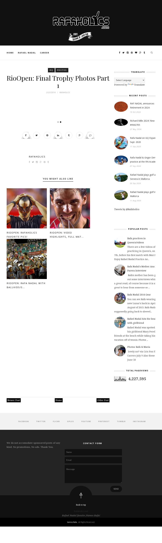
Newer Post (13, 400)
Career (44, 52)
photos (62, 70)
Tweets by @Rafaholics (126, 209)
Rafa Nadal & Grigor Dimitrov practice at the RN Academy (145, 159)
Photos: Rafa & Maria (138, 346)
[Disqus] (58, 341)
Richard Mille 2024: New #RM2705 (142, 122)
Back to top (81, 504)
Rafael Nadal (27, 52)
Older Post (103, 400)
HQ (51, 70)
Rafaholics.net (81, 511)
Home (10, 52)
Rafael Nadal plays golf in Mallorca (143, 194)
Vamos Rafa (72, 522)
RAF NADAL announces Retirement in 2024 (142, 105)
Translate (139, 84)
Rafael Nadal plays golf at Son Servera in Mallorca (145, 176)
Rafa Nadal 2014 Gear (139, 294)
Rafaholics (37, 156)
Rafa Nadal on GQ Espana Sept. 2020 (143, 140)
